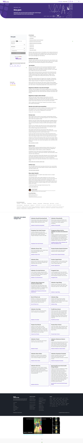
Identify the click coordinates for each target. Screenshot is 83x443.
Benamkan (60, 1)
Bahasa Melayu (65, 400)
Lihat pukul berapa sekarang (34, 170)
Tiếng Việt (51, 403)
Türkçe (57, 399)
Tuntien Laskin (23, 203)
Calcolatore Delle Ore (30, 208)
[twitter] (72, 1)
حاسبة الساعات (18, 207)
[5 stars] (15, 85)
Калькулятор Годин (31, 206)
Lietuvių (58, 400)
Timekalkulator (29, 203)
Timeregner (34, 203)
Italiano (61, 400)
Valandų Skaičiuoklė (24, 208)
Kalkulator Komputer (32, 407)
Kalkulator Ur (32, 205)
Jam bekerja (32, 38)
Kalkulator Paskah (34, 348)
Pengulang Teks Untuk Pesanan (37, 243)
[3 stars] (12, 85)
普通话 (66, 404)
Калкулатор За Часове (59, 207)
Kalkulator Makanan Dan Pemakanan (42, 401)
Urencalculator (40, 203)
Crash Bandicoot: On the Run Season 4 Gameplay (36, 418)
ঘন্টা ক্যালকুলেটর (26, 206)
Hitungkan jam (18, 53)
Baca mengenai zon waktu (33, 142)
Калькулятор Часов (61, 206)
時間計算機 (33, 207)
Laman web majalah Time (33, 186)
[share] (51, 418)
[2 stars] (11, 85)
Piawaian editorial (15, 407)
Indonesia (59, 399)
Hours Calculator (42, 206)
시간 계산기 (57, 203)
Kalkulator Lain (17, 7)
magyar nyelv (63, 404)
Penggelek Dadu (54, 277)
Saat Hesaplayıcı (38, 207)
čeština (59, 404)
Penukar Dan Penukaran (42, 399)
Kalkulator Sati (19, 208)
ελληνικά (53, 404)
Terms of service (19, 412)
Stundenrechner (29, 207)
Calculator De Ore (47, 207)
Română (63, 399)
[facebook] (68, 1)
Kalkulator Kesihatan (32, 402)
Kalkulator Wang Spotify (55, 225)
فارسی (51, 404)
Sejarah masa (32, 46)
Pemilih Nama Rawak (55, 319)
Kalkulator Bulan (34, 265)
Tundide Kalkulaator (37, 206)
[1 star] (10, 85)
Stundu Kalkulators (20, 205)
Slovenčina (66, 399)
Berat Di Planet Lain (34, 304)
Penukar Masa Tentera (55, 334)
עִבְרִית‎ (56, 404)
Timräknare (18, 203)
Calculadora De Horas (48, 206)
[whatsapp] (70, 1)
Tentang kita (15, 402)
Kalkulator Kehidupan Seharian (42, 403)
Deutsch (51, 399)
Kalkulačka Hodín (53, 207)
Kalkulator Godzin (46, 203)
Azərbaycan (67, 403)
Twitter (14, 410)
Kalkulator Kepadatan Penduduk (57, 360)
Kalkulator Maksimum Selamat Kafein (58, 348)
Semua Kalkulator (41, 410)
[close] (41, 439)
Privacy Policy (15, 412)
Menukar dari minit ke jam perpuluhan (35, 43)
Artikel (14, 403)
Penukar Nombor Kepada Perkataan (58, 254)
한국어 (54, 403)
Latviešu (57, 403)
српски (60, 403)
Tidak (18, 65)
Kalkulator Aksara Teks (35, 254)
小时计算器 (23, 206)
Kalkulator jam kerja (33, 36)
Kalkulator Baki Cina (35, 384)
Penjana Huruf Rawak (35, 334)
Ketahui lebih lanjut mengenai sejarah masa (36, 161)
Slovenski (63, 403)
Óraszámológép (19, 206)
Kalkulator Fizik (32, 406)
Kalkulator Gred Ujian (35, 319)
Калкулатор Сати (26, 205)
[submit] (78, 1)
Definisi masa (32, 48)
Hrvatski (55, 400)
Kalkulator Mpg (54, 304)
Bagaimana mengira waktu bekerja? (35, 41)
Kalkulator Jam (43, 207)
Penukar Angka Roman (55, 265)
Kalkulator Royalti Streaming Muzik (37, 225)
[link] (25, 419)
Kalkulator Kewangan (32, 400)
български (51, 400)
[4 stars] (14, 85)
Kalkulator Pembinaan (33, 399)
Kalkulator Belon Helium (35, 360)
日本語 (54, 399)
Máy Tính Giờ (52, 203)
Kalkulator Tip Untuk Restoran (36, 277)
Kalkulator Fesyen (41, 407)
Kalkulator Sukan (41, 406)
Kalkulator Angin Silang (55, 292)
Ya (12, 65)
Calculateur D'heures (24, 207)
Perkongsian (15, 406)
